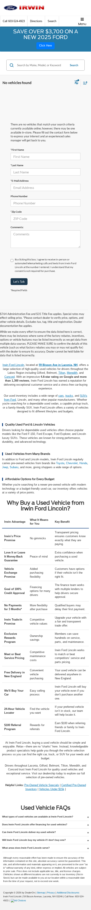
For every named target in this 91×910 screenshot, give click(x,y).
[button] (14, 21)
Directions (36, 21)
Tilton (61, 372)
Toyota (60, 463)
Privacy (51, 892)
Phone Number (19, 196)
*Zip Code (16, 211)
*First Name (17, 149)
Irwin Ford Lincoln (13, 365)
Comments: (17, 227)
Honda (83, 463)
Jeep (5, 467)
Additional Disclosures (68, 892)
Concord (9, 376)
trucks (69, 395)
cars (61, 395)
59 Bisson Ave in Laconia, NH (58, 365)
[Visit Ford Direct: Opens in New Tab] (19, 900)
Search (74, 65)
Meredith (72, 372)
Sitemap (41, 892)
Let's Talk (19, 281)
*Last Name (17, 165)
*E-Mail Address (20, 180)
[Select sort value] (84, 83)
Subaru (14, 467)
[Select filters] (76, 83)
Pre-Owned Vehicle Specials (41, 785)
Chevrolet (72, 463)
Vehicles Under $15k (51, 789)
